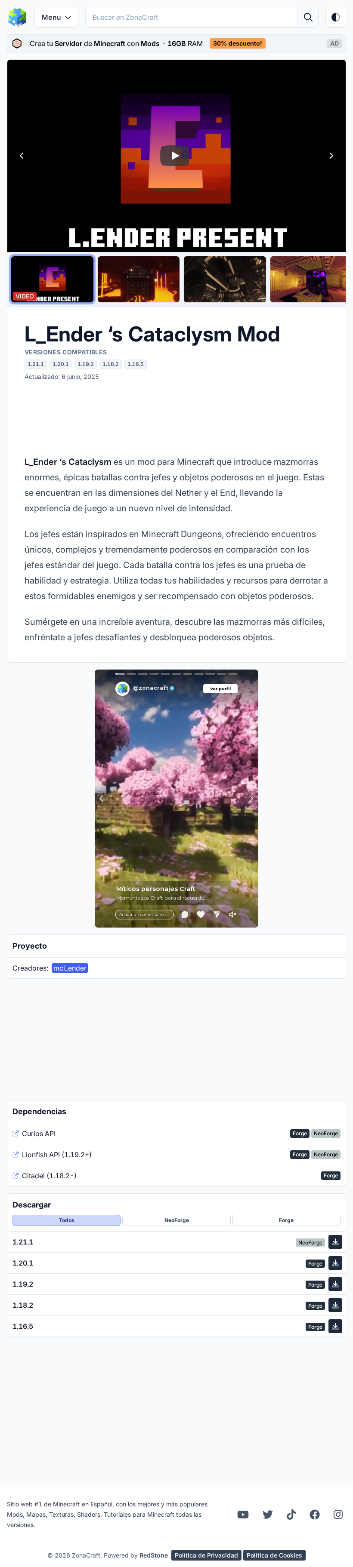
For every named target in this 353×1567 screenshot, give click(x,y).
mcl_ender (70, 968)
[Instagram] (338, 1514)
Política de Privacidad (206, 1555)
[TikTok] (291, 1514)
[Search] (307, 17)
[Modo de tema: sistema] (335, 17)
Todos (66, 1220)
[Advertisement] (176, 417)
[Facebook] (314, 1514)
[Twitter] (267, 1514)
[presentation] (176, 43)
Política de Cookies (274, 1555)
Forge (286, 1220)
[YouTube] (243, 1514)
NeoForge (176, 1220)
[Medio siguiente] (331, 155)
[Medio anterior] (21, 155)
